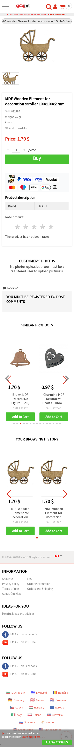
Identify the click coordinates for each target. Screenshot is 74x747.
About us (8, 579)
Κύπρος (50, 722)
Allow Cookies (57, 742)
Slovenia (29, 722)
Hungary (39, 707)
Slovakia (57, 715)
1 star (17, 226)
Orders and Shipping (40, 589)
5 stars (51, 226)
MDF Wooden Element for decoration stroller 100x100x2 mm (20, 513)
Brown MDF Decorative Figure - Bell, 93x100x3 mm (20, 398)
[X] (3, 733)
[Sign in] (56, 7)
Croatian (61, 700)
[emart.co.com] (21, 5)
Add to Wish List (19, 128)
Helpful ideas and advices (18, 614)
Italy (19, 715)
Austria (40, 700)
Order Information (38, 584)
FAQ (29, 579)
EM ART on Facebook (23, 634)
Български (18, 692)
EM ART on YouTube (23, 642)
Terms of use (10, 589)
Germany (19, 700)
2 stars (26, 226)
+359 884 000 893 (57, 15)
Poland (37, 715)
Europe (59, 707)
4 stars (42, 226)
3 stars (34, 226)
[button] (14, 423)
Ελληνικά (41, 692)
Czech (19, 707)
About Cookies (11, 594)
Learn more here (31, 737)
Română (63, 692)
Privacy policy (10, 584)
